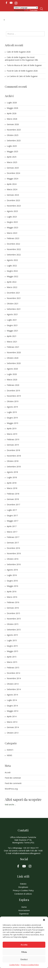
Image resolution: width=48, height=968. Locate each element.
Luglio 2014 (12, 700)
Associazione (24, 910)
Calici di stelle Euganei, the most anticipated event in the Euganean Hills (21, 58)
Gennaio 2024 (13, 195)
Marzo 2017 (12, 532)
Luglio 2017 (12, 510)
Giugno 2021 (12, 325)
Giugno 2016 (12, 580)
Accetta (24, 945)
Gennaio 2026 (13, 124)
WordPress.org (11, 788)
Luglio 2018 (12, 477)
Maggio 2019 (12, 423)
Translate (33, 10)
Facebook (6, 2)
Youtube (11, 2)
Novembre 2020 (14, 352)
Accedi (7, 772)
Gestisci (24, 959)
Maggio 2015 (12, 651)
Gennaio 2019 (13, 445)
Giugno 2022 (12, 271)
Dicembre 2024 (13, 173)
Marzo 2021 (12, 341)
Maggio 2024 (12, 178)
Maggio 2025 (12, 151)
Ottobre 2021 (12, 303)
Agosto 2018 (12, 472)
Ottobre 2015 (12, 624)
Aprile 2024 (11, 184)
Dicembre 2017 (13, 504)
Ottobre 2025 (12, 135)
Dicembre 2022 (13, 244)
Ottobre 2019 (12, 401)
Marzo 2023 (12, 233)
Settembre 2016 (14, 564)
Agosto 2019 (12, 407)
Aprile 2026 (11, 113)
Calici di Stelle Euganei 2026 (19, 52)
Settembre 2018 (14, 466)
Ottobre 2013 (12, 732)
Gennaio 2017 (13, 542)
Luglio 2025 (12, 146)
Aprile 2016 (11, 591)
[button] (44, 920)
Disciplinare (23, 887)
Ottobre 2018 (12, 461)
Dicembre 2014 (13, 673)
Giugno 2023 (12, 222)
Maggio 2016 (12, 586)
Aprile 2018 (11, 483)
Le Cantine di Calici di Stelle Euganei (22, 76)
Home (24, 907)
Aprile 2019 (11, 428)
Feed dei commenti (13, 783)
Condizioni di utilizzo (23, 894)
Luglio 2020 (12, 374)
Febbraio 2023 (13, 238)
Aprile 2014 (11, 716)
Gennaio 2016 (13, 608)
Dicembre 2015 (13, 613)
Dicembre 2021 (13, 292)
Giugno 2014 (12, 705)
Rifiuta (24, 952)
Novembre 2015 (14, 618)
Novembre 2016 (14, 553)
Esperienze (24, 913)
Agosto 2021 (12, 314)
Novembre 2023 (14, 205)
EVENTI (10, 750)
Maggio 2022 (12, 276)
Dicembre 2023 (13, 200)
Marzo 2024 (12, 189)
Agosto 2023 (12, 211)
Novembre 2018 (14, 455)
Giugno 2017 (12, 515)
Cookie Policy (14, 965)
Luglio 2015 (12, 640)
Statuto (23, 883)
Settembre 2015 (14, 629)
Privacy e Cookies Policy (30, 965)
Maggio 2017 (12, 521)
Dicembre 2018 (13, 450)
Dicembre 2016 (13, 548)
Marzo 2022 (12, 287)
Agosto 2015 (12, 635)
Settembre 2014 (14, 689)
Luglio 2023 (12, 216)
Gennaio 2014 (13, 727)
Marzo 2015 (12, 662)
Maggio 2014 (12, 711)
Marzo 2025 (12, 162)
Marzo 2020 (12, 379)
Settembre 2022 (14, 254)
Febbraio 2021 (13, 347)
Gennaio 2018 (13, 499)
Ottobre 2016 (12, 559)
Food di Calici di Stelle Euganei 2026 (22, 70)
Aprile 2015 (11, 656)
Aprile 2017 (11, 526)
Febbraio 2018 (13, 493)
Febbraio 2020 (13, 385)
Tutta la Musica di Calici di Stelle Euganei (24, 65)
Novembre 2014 (14, 678)
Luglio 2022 (12, 265)
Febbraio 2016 (13, 602)
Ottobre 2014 (12, 684)
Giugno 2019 (12, 417)
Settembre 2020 (14, 363)
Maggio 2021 (12, 330)
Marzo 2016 (12, 597)
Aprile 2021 (11, 336)
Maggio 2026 (12, 108)
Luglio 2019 (12, 412)
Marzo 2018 (12, 488)
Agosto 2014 (12, 694)
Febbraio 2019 (13, 439)
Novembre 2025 (14, 129)
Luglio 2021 (12, 320)
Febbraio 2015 (13, 667)
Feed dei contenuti (13, 778)
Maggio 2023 (12, 227)
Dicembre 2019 (13, 390)
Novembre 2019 (14, 396)
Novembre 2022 (14, 249)
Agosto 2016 (12, 569)
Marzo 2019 (12, 434)
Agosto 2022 (12, 260)
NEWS (9, 755)
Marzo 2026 (12, 119)
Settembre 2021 (14, 309)
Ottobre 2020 (12, 358)
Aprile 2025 (11, 157)
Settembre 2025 (14, 140)
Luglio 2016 (12, 575)
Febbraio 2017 (13, 537)
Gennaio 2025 (13, 168)
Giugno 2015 (12, 646)
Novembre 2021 (14, 298)
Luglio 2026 (12, 102)
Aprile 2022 (11, 282)
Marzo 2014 (12, 722)
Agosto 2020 (12, 368)
